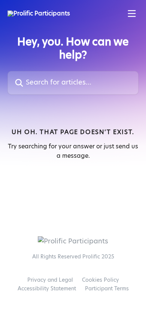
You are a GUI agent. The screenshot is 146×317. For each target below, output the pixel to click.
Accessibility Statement (47, 288)
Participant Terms (107, 288)
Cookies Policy (100, 280)
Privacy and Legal (50, 280)
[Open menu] (132, 13)
